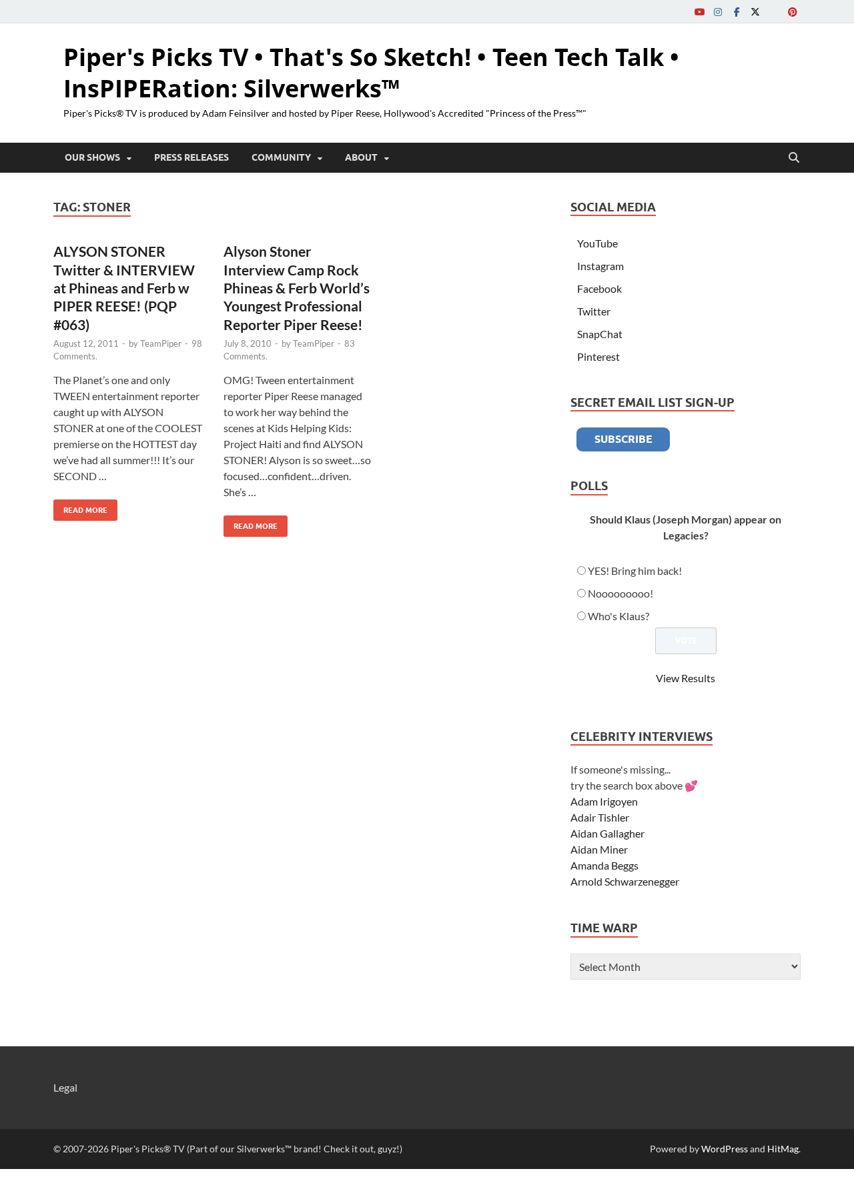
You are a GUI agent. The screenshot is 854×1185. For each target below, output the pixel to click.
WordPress (724, 1148)
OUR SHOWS (92, 157)
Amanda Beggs (604, 865)
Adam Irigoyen (604, 801)
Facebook (599, 288)
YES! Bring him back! (635, 570)
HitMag (783, 1148)
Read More (80, 507)
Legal (65, 1087)
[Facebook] (737, 11)
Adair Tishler (599, 817)
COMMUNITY (281, 157)
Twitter (593, 311)
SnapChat (599, 333)
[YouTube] (699, 11)
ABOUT (361, 157)
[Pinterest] (793, 11)
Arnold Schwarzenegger (624, 881)
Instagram (600, 265)
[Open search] (794, 158)
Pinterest (598, 356)
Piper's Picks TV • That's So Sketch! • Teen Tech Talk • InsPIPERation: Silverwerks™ (371, 73)
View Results (685, 678)
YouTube (597, 243)
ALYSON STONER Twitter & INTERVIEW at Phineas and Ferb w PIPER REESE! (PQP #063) (124, 287)
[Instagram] (718, 11)
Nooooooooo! (620, 593)
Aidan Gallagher (607, 833)
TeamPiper (160, 343)
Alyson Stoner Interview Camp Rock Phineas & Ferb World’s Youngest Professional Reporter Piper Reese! (297, 287)
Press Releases (191, 157)
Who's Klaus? (618, 616)
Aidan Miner (599, 849)
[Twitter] (755, 11)
